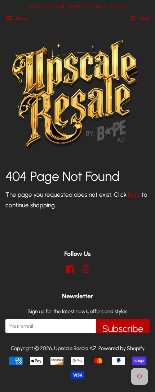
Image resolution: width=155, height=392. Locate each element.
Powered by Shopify (121, 348)
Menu (21, 19)
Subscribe (122, 328)
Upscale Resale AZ (75, 348)
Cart (144, 19)
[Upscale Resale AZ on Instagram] (85, 270)
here (134, 194)
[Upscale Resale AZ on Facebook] (70, 270)
